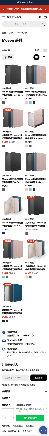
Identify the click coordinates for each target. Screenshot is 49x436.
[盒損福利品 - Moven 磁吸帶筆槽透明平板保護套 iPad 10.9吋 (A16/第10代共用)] (13, 293)
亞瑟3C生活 (14, 431)
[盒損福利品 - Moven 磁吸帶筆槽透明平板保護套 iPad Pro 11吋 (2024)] (36, 205)
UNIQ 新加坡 (6, 88)
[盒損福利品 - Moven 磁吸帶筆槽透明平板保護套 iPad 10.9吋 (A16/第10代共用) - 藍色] (7, 321)
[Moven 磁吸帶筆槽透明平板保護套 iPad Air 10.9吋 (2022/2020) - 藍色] (3, 233)
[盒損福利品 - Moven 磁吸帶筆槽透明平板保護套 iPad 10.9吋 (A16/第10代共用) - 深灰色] (3, 321)
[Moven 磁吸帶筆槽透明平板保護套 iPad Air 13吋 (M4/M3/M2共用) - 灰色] (34, 102)
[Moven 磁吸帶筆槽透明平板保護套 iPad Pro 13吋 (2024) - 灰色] (3, 102)
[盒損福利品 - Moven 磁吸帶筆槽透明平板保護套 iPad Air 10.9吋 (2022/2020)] (36, 249)
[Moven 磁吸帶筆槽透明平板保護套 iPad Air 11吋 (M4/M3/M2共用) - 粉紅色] (26, 189)
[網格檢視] (36, 57)
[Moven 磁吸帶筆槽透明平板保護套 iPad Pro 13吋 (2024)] (13, 75)
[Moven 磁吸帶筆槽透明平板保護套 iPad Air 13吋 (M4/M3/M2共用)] (36, 75)
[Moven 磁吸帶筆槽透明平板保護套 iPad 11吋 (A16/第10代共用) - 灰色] (30, 146)
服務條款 (20, 385)
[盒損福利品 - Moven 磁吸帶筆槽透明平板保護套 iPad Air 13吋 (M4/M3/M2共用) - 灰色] (3, 146)
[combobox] (24, 24)
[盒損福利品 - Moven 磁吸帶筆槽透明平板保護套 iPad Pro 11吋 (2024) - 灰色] (26, 233)
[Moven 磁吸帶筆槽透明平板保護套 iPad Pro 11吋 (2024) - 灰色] (3, 189)
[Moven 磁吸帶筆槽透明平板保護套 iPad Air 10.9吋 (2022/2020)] (13, 205)
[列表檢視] (44, 57)
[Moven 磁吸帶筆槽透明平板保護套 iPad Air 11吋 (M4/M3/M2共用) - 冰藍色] (30, 189)
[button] (3, 9)
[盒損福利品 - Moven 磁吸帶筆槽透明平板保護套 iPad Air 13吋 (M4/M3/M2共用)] (13, 118)
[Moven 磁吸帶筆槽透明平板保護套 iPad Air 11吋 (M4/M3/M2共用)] (36, 162)
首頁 (4, 32)
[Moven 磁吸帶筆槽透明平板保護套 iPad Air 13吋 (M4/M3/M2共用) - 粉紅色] (26, 102)
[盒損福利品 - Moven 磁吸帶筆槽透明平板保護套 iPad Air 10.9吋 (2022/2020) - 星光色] (26, 277)
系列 (11, 32)
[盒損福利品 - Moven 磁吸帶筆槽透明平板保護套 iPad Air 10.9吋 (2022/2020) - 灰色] (30, 277)
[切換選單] (3, 17)
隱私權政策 (30, 385)
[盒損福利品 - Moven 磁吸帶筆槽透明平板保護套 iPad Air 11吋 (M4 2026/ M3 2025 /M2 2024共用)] (13, 249)
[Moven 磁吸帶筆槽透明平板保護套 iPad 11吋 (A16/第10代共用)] (36, 118)
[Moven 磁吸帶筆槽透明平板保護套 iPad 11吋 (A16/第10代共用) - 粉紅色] (26, 146)
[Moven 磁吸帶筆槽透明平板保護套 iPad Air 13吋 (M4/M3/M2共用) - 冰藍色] (30, 102)
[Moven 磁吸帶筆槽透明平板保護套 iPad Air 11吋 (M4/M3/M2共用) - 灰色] (34, 189)
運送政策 (30, 426)
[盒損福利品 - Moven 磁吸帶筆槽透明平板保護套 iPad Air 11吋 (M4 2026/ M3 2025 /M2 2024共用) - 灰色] (7, 277)
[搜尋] (43, 24)
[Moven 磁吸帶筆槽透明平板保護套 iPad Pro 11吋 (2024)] (13, 162)
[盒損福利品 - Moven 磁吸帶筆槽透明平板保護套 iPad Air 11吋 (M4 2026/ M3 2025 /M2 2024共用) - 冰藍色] (3, 277)
